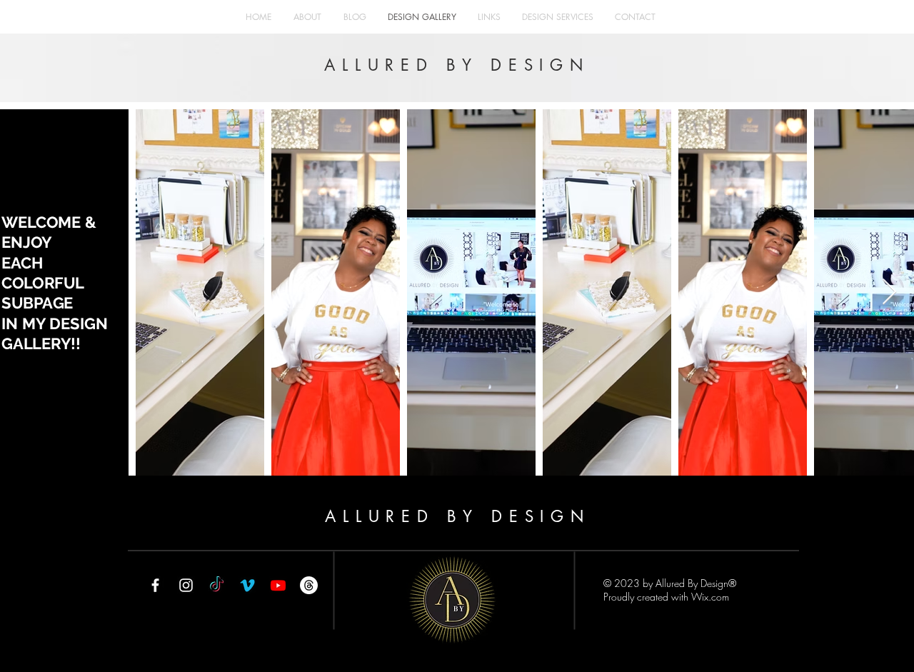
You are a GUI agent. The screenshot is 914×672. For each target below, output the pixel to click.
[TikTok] (217, 585)
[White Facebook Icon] (155, 585)
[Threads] (309, 585)
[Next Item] (889, 292)
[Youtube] (278, 585)
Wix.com (710, 596)
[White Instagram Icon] (186, 585)
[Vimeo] (247, 585)
